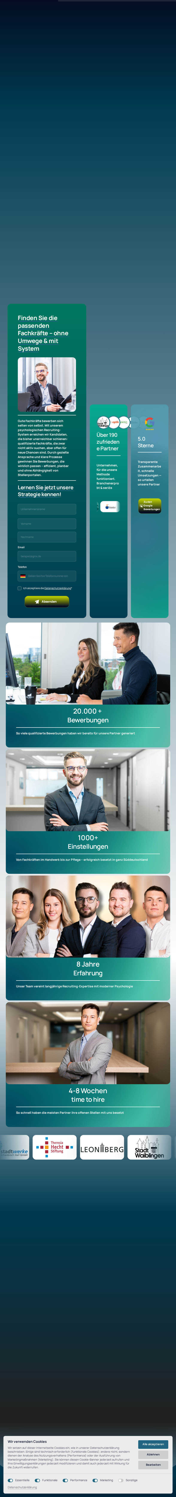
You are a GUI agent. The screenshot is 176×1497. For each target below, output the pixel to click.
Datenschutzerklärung (57, 588)
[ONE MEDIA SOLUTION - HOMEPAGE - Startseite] (150, 423)
